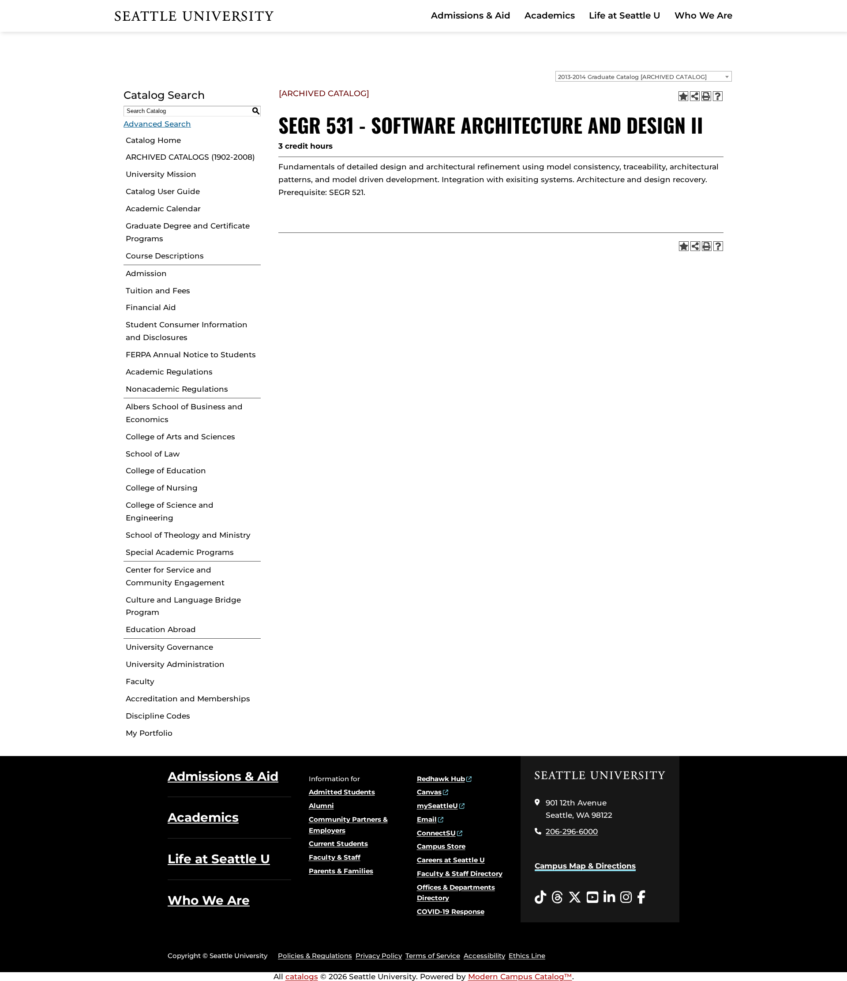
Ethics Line (527, 955)
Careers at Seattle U (451, 860)
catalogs (301, 976)
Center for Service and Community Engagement (175, 576)
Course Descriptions (165, 255)
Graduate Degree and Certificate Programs (188, 232)
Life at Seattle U (624, 15)
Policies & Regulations (315, 955)
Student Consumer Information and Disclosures (186, 331)
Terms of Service (432, 955)
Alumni (321, 805)
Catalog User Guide (163, 191)
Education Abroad (161, 629)
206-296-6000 (572, 831)
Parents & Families (341, 871)
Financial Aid (151, 307)
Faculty (140, 681)
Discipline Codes (158, 715)
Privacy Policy (379, 955)
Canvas (429, 792)
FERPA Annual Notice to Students (191, 354)
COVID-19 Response (450, 911)
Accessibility (484, 955)
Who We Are (703, 15)
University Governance (169, 647)
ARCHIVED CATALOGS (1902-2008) (190, 157)
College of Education (166, 470)
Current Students (338, 843)
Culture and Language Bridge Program (183, 606)
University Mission (161, 174)
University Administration (175, 664)
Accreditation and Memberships (188, 698)
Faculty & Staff (334, 857)
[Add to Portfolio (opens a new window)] (683, 96)
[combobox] (643, 76)
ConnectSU (436, 833)
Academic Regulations (169, 371)
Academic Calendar (163, 208)
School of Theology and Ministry (188, 535)
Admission (146, 273)
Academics (550, 15)
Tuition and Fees (158, 290)
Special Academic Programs (180, 552)
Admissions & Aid (470, 15)
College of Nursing (162, 487)
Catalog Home (153, 140)
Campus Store (441, 846)
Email (427, 819)
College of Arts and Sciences (180, 436)
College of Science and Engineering (170, 511)
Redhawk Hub (441, 779)
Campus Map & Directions (585, 865)
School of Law (153, 453)
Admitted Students (342, 792)
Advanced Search (157, 124)
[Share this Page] (695, 96)
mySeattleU (437, 805)
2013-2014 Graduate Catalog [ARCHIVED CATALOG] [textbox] (632, 76)
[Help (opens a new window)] (718, 96)
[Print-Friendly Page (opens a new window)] (706, 96)
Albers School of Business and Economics (184, 413)
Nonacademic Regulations (177, 389)
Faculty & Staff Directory (459, 873)
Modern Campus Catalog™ (520, 976)
